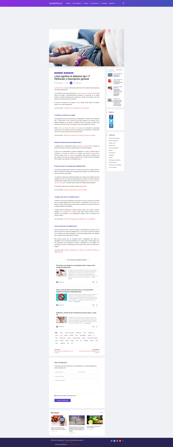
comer (84, 332)
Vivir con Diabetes (69, 73)
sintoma (91, 340)
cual (61, 335)
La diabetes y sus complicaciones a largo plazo (76, 108)
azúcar (61, 332)
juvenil (56, 340)
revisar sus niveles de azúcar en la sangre (70, 128)
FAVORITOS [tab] (111, 70)
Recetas (110, 157)
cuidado (66, 335)
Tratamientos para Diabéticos (115, 164)
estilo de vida (62, 338)
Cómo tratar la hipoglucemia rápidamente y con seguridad (79, 219)
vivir (72, 343)
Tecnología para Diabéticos (75, 416)
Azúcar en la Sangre (69, 332)
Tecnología (104, 3)
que (81, 340)
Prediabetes (117, 98)
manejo (67, 340)
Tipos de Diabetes (77, 3)
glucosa (69, 338)
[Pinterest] (117, 441)
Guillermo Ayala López (73, 444)
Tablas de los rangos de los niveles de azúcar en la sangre (79, 135)
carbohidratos (94, 202)
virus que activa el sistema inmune (87, 93)
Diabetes (68, 3)
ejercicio (90, 335)
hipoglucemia (83, 186)
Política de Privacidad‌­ (67, 442)
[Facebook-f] (111, 441)
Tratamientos (112, 3)
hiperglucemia (95, 153)
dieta (77, 335)
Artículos (86, 3)
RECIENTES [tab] (120, 70)
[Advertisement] (86, 17)
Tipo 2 (56, 343)
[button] (101, 413)
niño (77, 340)
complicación (91, 332)
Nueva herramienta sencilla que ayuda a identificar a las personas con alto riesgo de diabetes (118, 103)
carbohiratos (78, 332)
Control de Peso (95, 3)
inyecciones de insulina (92, 338)
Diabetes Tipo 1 (58, 73)
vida (68, 343)
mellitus (72, 340)
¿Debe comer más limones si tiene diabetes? (94, 427)
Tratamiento (62, 343)
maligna (61, 340)
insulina (68, 120)
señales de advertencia (70, 155)
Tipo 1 (96, 340)
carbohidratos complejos (70, 211)
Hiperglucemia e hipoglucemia (117, 75)
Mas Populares (57, 416)
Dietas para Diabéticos (95, 416)
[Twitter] (114, 441)
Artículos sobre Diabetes (118, 87)
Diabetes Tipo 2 (112, 145)
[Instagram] (123, 441)
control (56, 335)
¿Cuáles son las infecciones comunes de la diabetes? (118, 82)
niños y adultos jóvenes (86, 146)
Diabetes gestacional (113, 140)
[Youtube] (120, 441)
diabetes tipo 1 (60, 88)
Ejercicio (110, 150)
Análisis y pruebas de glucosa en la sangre (75, 190)
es (94, 335)
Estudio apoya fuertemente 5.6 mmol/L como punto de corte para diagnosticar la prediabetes (118, 92)
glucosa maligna (76, 338)
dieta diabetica (83, 335)
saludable (86, 340)
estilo (56, 338)
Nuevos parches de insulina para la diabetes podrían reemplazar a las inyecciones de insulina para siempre (77, 429)
